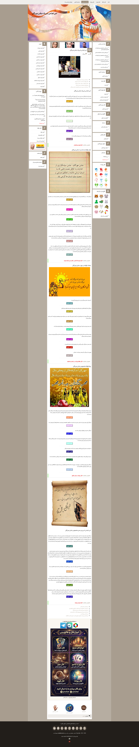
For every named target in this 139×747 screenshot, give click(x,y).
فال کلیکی (106, 139)
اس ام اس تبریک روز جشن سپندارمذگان (80, 610)
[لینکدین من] (54, 728)
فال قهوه (106, 94)
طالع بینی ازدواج (105, 118)
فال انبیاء (106, 85)
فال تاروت (98, 2)
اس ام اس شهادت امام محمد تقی (101, 52)
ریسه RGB (106, 157)
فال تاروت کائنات (40, 54)
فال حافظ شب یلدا (40, 138)
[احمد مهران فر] (84, 45)
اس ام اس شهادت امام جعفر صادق (101, 64)
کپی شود (69, 101)
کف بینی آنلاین (105, 109)
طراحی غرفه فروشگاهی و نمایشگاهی (40, 119)
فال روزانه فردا (41, 166)
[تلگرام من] (80, 728)
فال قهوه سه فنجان (104, 97)
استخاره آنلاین (77, 2)
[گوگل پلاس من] (62, 728)
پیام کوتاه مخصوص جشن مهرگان (82, 85)
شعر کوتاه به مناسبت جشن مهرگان (81, 81)
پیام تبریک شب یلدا (40, 141)
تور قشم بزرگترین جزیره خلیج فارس (37, 111)
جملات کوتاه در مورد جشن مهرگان (81, 83)
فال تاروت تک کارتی (40, 57)
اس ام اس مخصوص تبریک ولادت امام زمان (102, 56)
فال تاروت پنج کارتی (40, 66)
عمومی (84, 716)
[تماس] (69, 728)
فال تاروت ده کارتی (40, 74)
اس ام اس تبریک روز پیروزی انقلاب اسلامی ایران (79, 612)
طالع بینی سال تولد (104, 216)
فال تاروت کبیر (41, 51)
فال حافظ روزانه (41, 135)
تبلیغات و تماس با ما (68, 2)
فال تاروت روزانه (41, 48)
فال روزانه (92, 2)
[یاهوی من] (84, 728)
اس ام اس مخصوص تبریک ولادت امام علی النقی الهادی (102, 48)
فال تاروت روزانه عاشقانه (39, 80)
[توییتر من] (65, 728)
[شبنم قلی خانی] (55, 45)
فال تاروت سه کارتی (40, 60)
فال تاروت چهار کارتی (40, 63)
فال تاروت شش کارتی (40, 69)
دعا (107, 130)
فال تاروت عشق (41, 77)
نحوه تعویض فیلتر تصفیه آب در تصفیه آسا (38, 96)
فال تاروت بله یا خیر (40, 83)
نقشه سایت (63, 736)
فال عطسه (42, 157)
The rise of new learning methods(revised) (40, 100)
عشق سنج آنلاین (104, 148)
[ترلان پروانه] (69, 45)
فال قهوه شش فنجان (104, 100)
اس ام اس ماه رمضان (84, 607)
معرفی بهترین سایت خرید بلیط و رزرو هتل (37, 115)
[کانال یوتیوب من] (58, 728)
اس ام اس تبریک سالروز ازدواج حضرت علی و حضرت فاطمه (77, 616)
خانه (109, 2)
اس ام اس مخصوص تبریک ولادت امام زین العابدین (78, 608)
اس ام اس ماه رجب (104, 67)
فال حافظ (104, 2)
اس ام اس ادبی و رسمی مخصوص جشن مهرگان (79, 87)
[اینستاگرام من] (73, 728)
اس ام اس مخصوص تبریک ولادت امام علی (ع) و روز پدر (102, 60)
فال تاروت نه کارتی (40, 72)
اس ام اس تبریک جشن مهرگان (44, 13)
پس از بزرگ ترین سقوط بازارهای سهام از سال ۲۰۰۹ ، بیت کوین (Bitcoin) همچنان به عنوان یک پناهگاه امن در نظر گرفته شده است (37, 106)
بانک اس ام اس (85, 2)
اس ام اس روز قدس (84, 614)
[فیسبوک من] (77, 728)
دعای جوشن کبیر (104, 127)
